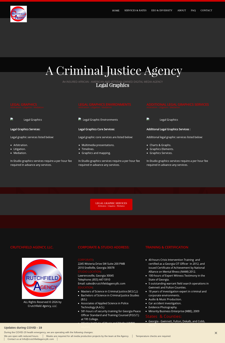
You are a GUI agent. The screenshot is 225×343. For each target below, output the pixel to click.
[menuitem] (116, 10)
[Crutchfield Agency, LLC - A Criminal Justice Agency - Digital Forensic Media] (18, 10)
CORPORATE (85, 260)
